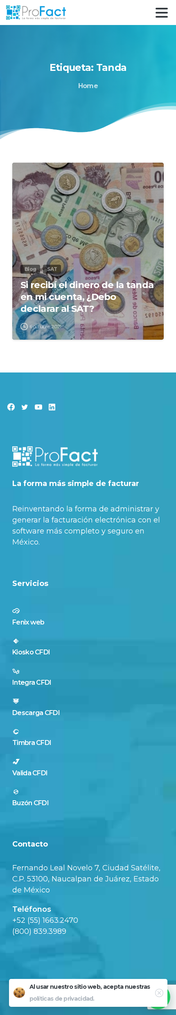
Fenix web (28, 622)
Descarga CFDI (36, 713)
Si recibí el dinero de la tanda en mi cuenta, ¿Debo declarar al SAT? (86, 296)
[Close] (159, 993)
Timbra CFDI (31, 743)
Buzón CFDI (30, 803)
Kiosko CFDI (31, 652)
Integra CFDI (32, 682)
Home (88, 86)
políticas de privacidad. (62, 998)
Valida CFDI (29, 773)
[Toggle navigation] (161, 13)
